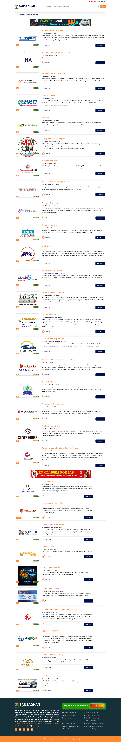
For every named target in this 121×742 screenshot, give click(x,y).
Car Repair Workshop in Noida (53, 339)
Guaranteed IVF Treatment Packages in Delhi (58, 360)
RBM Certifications (49, 95)
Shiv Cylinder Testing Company (53, 139)
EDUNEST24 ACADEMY (50, 631)
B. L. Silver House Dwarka (51, 426)
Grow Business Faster (92, 715)
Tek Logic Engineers (49, 314)
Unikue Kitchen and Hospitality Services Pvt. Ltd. (60, 448)
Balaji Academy (47, 246)
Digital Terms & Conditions (71, 726)
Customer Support (69, 723)
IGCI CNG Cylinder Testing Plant (53, 292)
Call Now (47, 45)
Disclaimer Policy (90, 729)
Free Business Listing (69, 712)
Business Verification (91, 712)
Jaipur (38, 726)
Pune (33, 726)
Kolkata (17, 726)
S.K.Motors (46, 118)
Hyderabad (38, 724)
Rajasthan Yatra (48, 546)
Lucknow (44, 726)
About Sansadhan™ (91, 721)
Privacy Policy (67, 729)
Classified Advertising (92, 718)
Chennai (55, 724)
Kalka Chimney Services (51, 567)
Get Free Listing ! (97, 1)
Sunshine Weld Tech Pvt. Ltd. (52, 30)
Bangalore (30, 724)
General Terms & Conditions (94, 723)
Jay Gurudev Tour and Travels (53, 676)
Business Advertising (69, 715)
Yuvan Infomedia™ (58, 739)
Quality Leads (67, 718)
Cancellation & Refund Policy (94, 726)
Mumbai (17, 724)
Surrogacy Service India (50, 203)
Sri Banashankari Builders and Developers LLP (59, 610)
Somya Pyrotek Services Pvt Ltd (53, 73)
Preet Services (47, 482)
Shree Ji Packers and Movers (53, 525)
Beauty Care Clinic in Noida (52, 270)
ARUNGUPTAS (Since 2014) (52, 655)
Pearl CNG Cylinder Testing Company (55, 182)
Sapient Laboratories (49, 225)
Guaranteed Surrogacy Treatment (54, 503)
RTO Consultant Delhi (49, 161)
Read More (100, 45)
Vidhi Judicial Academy (50, 382)
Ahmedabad (47, 724)
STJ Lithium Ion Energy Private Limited (56, 52)
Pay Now (96, 705)
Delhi (23, 724)
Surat (29, 726)
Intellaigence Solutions (51, 588)
